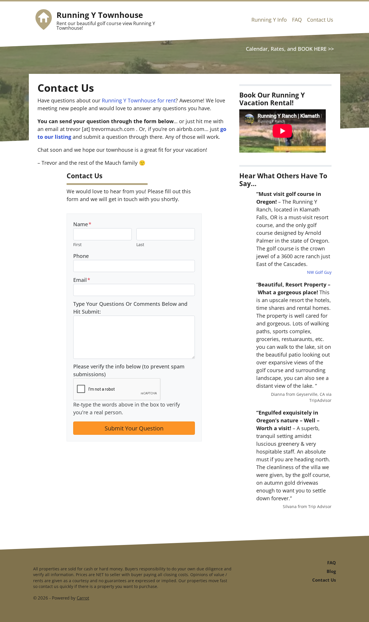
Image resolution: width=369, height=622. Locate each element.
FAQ (297, 19)
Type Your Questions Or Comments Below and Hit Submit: (130, 307)
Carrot (83, 598)
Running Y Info (269, 19)
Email (81, 279)
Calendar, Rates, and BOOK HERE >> (290, 48)
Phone (81, 255)
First (77, 244)
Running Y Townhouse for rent (139, 100)
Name (82, 224)
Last (140, 244)
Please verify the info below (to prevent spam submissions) (128, 370)
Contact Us (320, 19)
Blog (331, 571)
